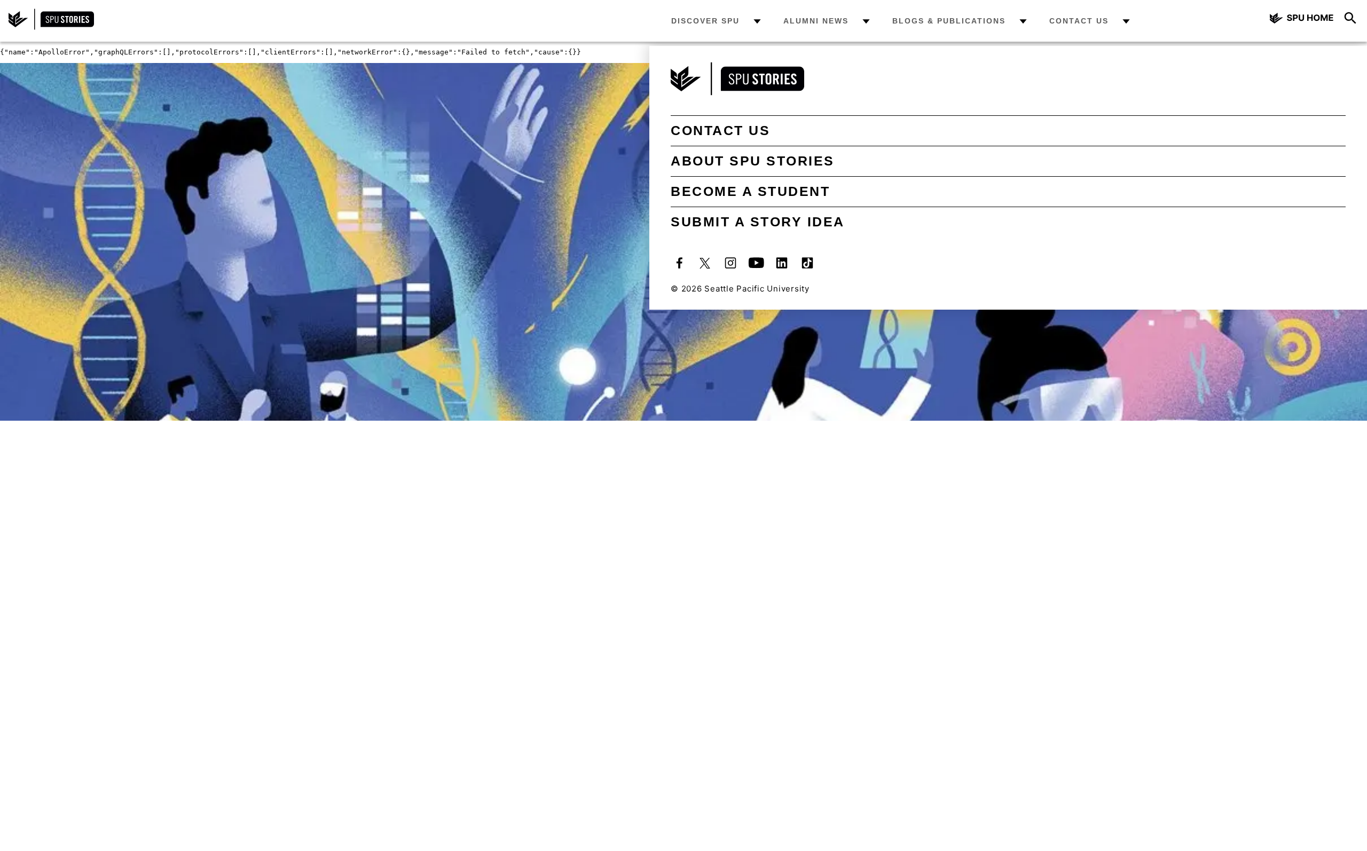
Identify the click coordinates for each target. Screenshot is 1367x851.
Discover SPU (705, 21)
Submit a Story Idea (758, 221)
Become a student (750, 191)
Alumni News (816, 21)
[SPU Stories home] (51, 26)
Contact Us (1079, 21)
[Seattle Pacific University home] (1302, 19)
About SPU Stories (753, 160)
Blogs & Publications (948, 21)
